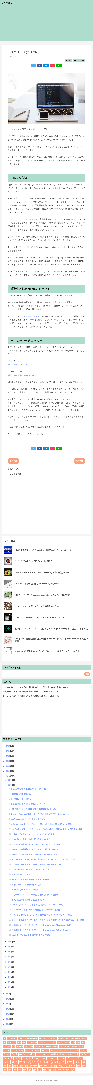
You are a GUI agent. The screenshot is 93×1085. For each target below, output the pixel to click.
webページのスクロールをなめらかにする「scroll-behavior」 (38, 905)
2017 (8, 1004)
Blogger (54, 1080)
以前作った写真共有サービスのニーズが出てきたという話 (36, 844)
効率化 (15, 1066)
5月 (9, 967)
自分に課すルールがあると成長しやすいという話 (32, 869)
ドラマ (69, 1058)
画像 (14, 1070)
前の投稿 (79, 461)
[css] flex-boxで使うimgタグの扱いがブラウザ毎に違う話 (36, 910)
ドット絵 (62, 1058)
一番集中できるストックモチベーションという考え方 (34, 834)
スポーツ (32, 1054)
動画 (26, 1066)
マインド (35, 1062)
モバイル (70, 1062)
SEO (48, 1042)
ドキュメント (52, 1058)
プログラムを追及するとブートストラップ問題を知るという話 (38, 864)
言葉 (39, 1070)
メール (62, 1062)
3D (5, 1038)
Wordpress (29, 1046)
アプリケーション (17, 1050)
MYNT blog (7, 3)
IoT (5, 1042)
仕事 (83, 1062)
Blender (14, 1038)
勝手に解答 (33, 1066)
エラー (27, 1050)
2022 (8, 766)
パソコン (6, 1062)
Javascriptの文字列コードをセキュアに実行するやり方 (35, 849)
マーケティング (45, 1062)
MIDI (19, 1042)
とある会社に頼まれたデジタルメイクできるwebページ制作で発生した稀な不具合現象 (47, 829)
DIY (40, 1038)
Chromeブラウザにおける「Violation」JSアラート (38, 584)
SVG (53, 1042)
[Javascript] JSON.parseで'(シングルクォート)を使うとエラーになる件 (47, 651)
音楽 (72, 1070)
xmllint (74, 1046)
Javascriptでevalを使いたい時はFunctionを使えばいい (35, 854)
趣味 (49, 1070)
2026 (8, 746)
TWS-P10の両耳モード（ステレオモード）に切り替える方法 (42, 572)
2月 (9, 982)
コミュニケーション (71, 1050)
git (43, 1046)
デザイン (17, 1058)
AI (8, 1038)
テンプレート (8, 1058)
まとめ (81, 1046)
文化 (60, 1066)
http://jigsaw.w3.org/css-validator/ (22, 375)
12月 (10, 780)
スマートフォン (42, 1054)
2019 (8, 994)
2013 (8, 1024)
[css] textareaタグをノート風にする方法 (28, 819)
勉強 (21, 1066)
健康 (10, 1066)
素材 (19, 1070)
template (67, 1046)
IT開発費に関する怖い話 (21, 794)
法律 (83, 1066)
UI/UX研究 (7, 1046)
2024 (8, 756)
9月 (9, 947)
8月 (9, 952)
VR (13, 1046)
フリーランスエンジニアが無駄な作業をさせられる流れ (35, 895)
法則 (78, 1066)
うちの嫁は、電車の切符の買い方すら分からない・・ (34, 839)
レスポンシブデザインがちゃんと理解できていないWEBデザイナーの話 (42, 915)
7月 (9, 957)
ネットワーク (77, 1058)
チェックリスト (73, 1054)
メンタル (55, 1062)
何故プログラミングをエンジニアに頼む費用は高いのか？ (35, 809)
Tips (73, 1042)
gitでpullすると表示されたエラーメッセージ (30, 880)
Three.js (67, 1042)
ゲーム (53, 1050)
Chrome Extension (30, 1038)
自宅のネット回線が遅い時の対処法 (26, 885)
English (53, 1038)
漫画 (5, 1070)
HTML (68, 61)
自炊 (34, 1070)
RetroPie (42, 1042)
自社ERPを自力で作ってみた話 (25, 890)
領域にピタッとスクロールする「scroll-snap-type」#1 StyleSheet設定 (41, 930)
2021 (8, 771)
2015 (8, 1014)
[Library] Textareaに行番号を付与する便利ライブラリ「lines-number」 (41, 814)
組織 (24, 1070)
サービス (6, 1054)
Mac (24, 1042)
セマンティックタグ (30, 316)
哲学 (40, 1066)
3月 (9, 977)
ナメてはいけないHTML (21, 799)
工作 (50, 1066)
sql (61, 1046)
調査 (44, 1070)
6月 (9, 962)
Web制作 (20, 1046)
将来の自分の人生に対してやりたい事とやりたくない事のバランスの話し (41, 824)
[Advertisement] (46, 24)
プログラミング (24, 1062)
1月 (9, 987)
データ (24, 1058)
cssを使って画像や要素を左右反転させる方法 (31, 935)
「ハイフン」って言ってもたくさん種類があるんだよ (38, 606)
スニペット (23, 1054)
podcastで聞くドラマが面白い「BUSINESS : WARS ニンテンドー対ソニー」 (44, 859)
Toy (83, 1042)
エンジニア (35, 1050)
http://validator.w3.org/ (17, 365)
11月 (10, 785)
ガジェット (45, 1050)
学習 (45, 1066)
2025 (8, 751)
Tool (78, 1042)
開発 (54, 1070)
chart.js (37, 1046)
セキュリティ (53, 1054)
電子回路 (66, 1070)
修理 (5, 1066)
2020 (8, 776)
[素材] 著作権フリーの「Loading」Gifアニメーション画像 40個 (43, 550)
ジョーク (14, 1054)
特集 (10, 1070)
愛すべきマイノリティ (21, 874)
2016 (8, 1009)
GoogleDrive (75, 1038)
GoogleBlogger (63, 1038)
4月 (9, 972)
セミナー (63, 1054)
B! (46, 66)
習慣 (29, 1070)
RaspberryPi (32, 1042)
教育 (55, 1066)
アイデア (6, 1050)
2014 (8, 1019)
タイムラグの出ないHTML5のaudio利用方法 (35, 561)
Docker (46, 1038)
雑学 (59, 1070)
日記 (65, 1066)
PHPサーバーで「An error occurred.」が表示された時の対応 (42, 595)
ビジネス (14, 1062)
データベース (33, 1058)
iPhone (48, 1046)
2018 (8, 999)
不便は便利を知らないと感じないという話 (28, 804)
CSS (20, 1038)
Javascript (11, 1042)
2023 (8, 761)
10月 (10, 942)
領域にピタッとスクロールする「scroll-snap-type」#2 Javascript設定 (41, 925)
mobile (55, 1046)
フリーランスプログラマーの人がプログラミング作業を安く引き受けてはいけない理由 (48, 920)
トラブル (43, 1058)
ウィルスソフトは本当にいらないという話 (28, 789)
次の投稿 (13, 461)
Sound (59, 1042)
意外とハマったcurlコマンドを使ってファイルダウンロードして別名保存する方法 (51, 629)
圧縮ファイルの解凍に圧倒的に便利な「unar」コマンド (40, 617)
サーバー (83, 1050)
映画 (70, 1066)
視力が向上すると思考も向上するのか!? (28, 900)
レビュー (77, 1062)
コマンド (60, 1050)
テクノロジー (79, 61)
